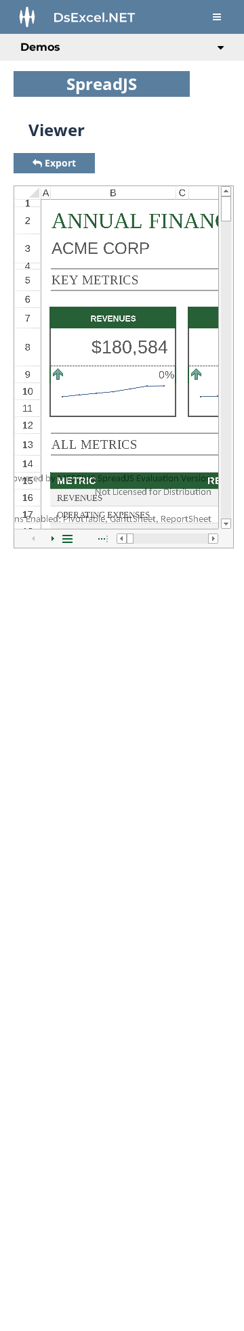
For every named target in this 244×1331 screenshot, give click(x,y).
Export (60, 162)
